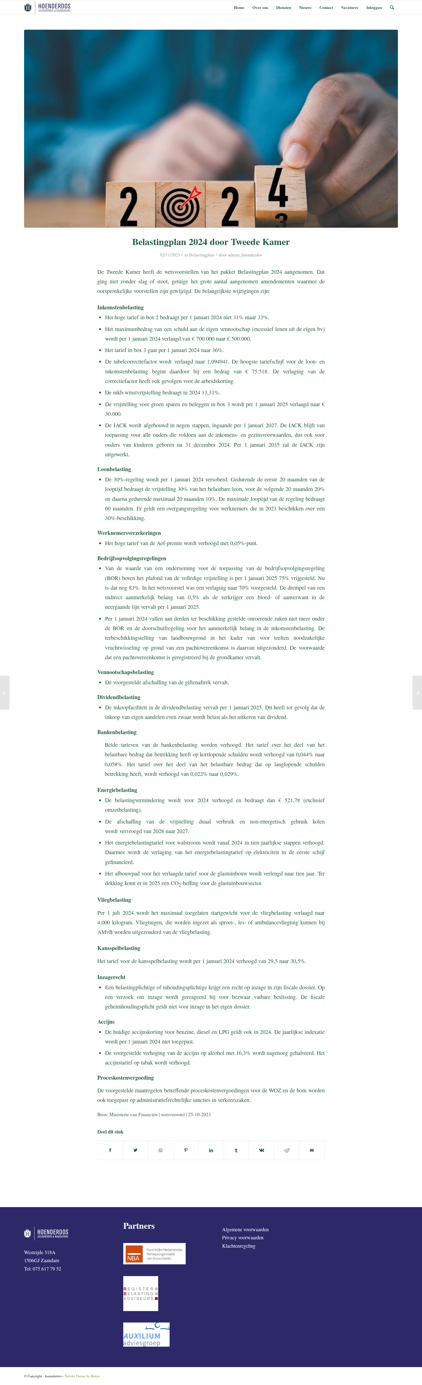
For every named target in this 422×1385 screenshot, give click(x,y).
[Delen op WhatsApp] (160, 1150)
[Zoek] (392, 7)
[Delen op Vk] (261, 1150)
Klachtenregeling (238, 1245)
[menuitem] (239, 7)
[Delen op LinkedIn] (211, 1150)
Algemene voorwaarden (245, 1229)
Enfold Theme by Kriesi (82, 1376)
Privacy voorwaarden (243, 1237)
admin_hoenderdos (245, 255)
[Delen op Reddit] (286, 1150)
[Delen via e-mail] (311, 1150)
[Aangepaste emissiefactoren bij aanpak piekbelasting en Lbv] (417, 693)
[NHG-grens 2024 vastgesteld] (5, 693)
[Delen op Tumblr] (236, 1150)
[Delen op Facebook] (110, 1150)
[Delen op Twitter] (135, 1150)
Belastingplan (201, 255)
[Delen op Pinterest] (186, 1150)
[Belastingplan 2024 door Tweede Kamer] (211, 129)
